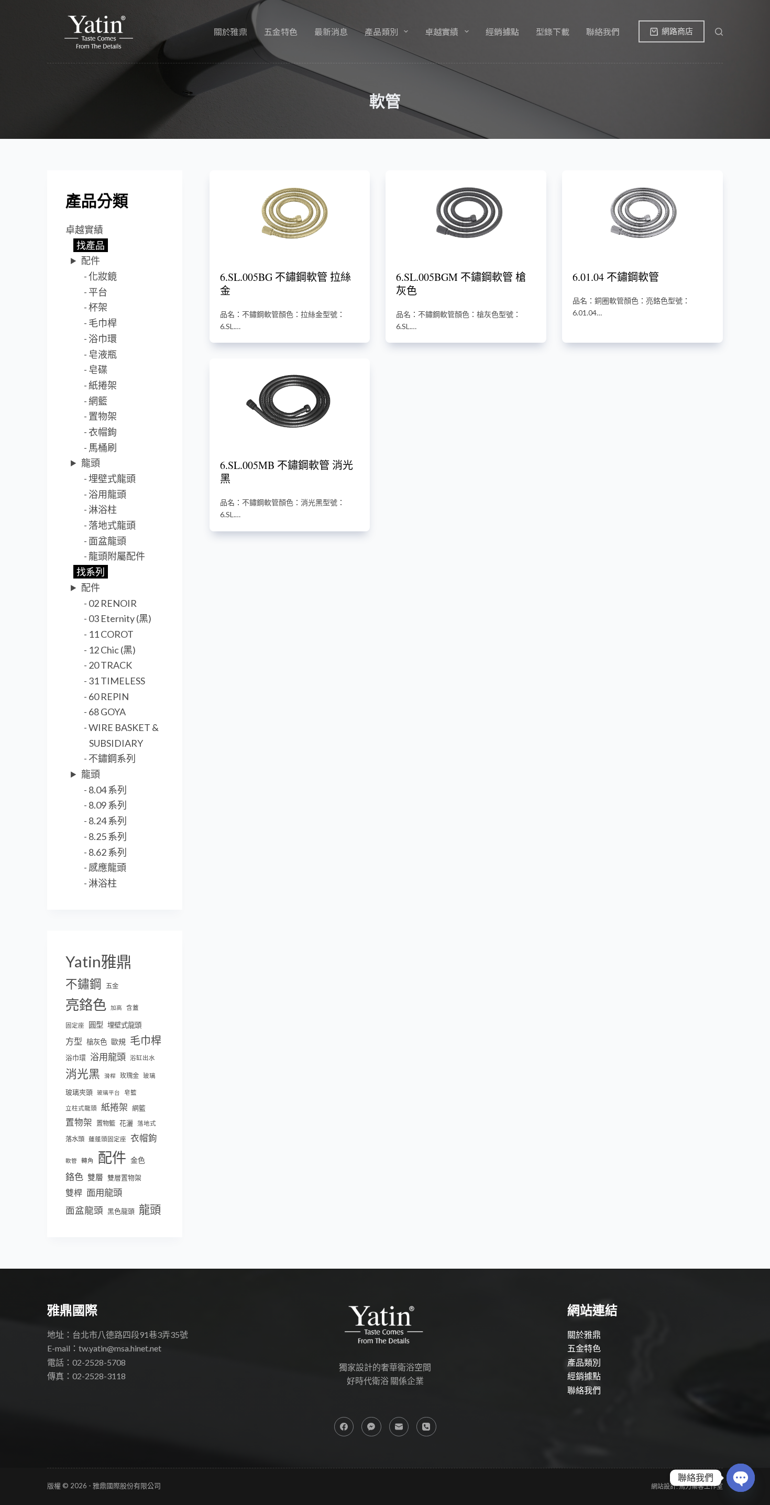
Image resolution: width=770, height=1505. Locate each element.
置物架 (103, 416)
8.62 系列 (108, 852)
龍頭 (90, 462)
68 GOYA (107, 711)
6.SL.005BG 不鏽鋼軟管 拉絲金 (285, 284)
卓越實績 (84, 229)
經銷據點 (502, 31)
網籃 (98, 401)
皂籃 (130, 1092)
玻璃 (149, 1075)
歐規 (118, 1041)
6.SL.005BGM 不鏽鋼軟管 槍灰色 (461, 284)
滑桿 (110, 1075)
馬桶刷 (103, 447)
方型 (73, 1041)
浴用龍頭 (107, 494)
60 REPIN (109, 696)
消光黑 (82, 1074)
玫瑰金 (129, 1075)
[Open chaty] (741, 1478)
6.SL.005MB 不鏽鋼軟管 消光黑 (286, 472)
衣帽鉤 (103, 432)
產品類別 (584, 1362)
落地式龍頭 (112, 525)
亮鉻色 (85, 1004)
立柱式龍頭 (81, 1108)
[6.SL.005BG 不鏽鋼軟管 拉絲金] (290, 212)
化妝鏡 (103, 276)
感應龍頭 (107, 867)
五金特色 (281, 31)
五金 (112, 986)
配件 (90, 260)
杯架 (98, 307)
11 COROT (111, 634)
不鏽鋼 (83, 984)
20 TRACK (110, 665)
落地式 (146, 1123)
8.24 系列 (108, 820)
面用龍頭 (104, 1192)
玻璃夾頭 (79, 1092)
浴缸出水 (142, 1057)
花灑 (126, 1123)
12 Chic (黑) (112, 650)
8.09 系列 (108, 805)
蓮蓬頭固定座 (107, 1139)
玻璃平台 (108, 1092)
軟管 (71, 1160)
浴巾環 (103, 338)
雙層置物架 (124, 1177)
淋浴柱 (103, 509)
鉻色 (74, 1176)
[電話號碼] (426, 1427)
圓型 (96, 1024)
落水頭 (74, 1139)
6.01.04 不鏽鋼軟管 (616, 277)
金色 (137, 1159)
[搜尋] (719, 32)
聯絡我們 (603, 31)
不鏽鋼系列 (112, 758)
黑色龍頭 (121, 1211)
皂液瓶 (103, 354)
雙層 (95, 1177)
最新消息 (331, 31)
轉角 (87, 1160)
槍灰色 (96, 1042)
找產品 (90, 245)
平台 (98, 292)
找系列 (90, 571)
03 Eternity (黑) (120, 618)
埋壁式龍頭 (112, 478)
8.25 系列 (108, 836)
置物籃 (105, 1123)
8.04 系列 (108, 789)
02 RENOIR (113, 603)
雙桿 (73, 1192)
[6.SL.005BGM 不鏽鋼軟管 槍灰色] (466, 212)
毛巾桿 (103, 323)
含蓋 (132, 1007)
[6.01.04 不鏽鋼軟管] (642, 212)
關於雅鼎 (230, 31)
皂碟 (98, 369)
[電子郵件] (399, 1427)
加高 (116, 1007)
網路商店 (677, 31)
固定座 (74, 1025)
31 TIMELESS (117, 680)
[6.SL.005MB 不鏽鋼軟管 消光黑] (290, 400)
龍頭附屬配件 (117, 556)
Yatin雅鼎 (98, 961)
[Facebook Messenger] (371, 1427)
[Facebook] (344, 1427)
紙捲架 (103, 385)
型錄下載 (552, 31)
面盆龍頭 (107, 541)
